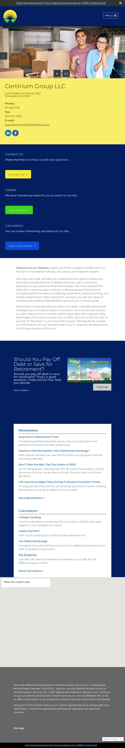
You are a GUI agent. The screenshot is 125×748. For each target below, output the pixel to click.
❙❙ (66, 73)
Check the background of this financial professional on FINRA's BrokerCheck (61, 3)
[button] (110, 15)
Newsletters (28, 430)
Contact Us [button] (16, 174)
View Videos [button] (17, 210)
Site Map (19, 728)
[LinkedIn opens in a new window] (8, 133)
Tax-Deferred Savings (33, 541)
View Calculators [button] (20, 245)
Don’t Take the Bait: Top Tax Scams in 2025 (47, 464)
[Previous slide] (3, 56)
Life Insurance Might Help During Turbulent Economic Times (59, 481)
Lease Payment (29, 530)
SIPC (51, 688)
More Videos (22, 390)
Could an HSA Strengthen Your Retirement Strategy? (54, 450)
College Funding (30, 517)
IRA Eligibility (28, 555)
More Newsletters (31, 498)
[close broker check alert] (120, 3)
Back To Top (111, 739)
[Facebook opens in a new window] (15, 133)
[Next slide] (121, 56)
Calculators (28, 511)
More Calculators (31, 570)
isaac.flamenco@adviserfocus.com (27, 124)
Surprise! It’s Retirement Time (39, 436)
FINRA (44, 688)
